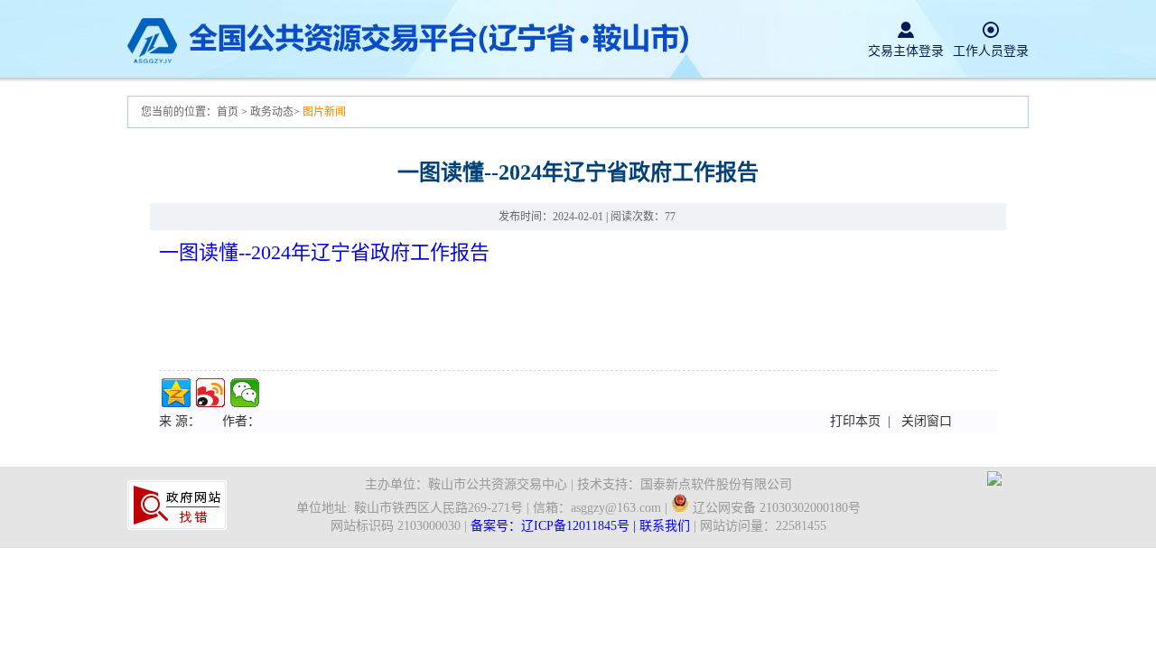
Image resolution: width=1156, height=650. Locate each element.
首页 (229, 112)
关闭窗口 (926, 421)
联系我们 (664, 526)
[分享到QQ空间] (176, 392)
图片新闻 (324, 112)
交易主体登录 (906, 51)
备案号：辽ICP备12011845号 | (555, 526)
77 (670, 216)
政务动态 (272, 112)
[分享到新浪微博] (210, 392)
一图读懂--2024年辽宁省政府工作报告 (324, 252)
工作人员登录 (991, 51)
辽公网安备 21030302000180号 (775, 508)
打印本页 (855, 421)
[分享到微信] (244, 392)
